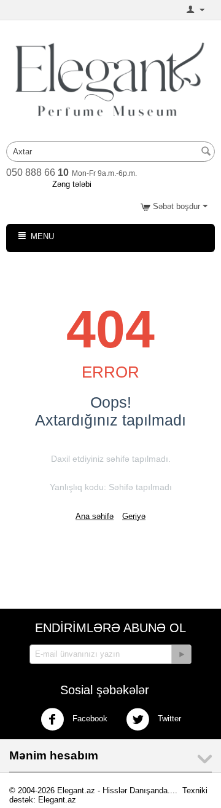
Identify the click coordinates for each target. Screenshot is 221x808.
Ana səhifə (95, 516)
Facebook (88, 718)
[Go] (181, 654)
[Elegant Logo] (110, 78)
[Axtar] (206, 152)
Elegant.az (57, 799)
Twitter (168, 718)
